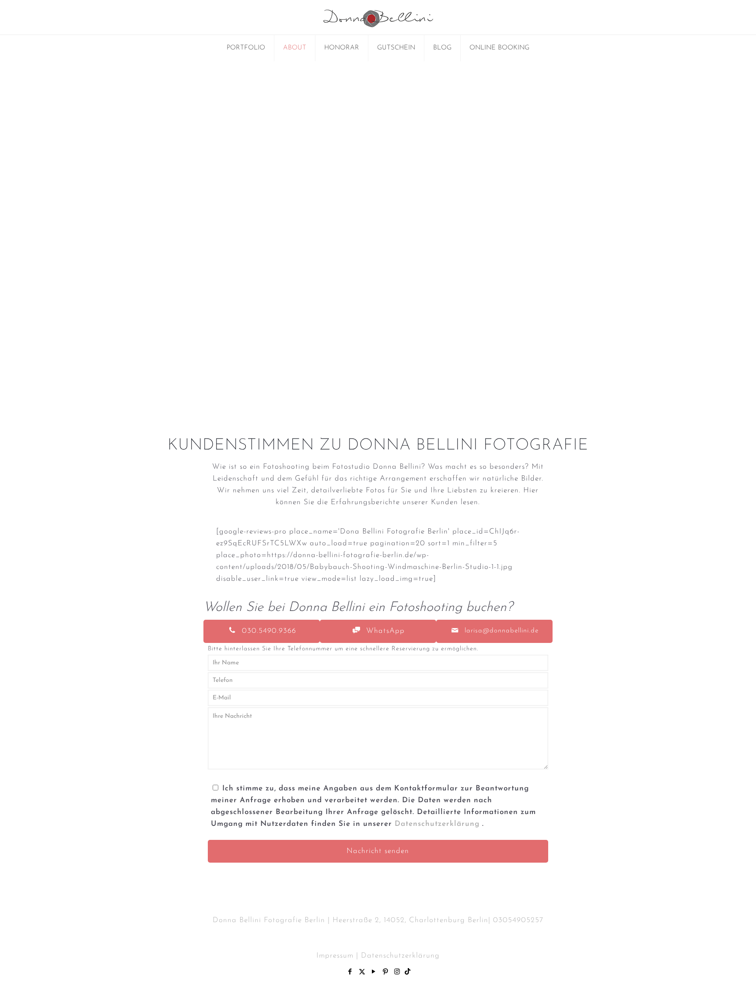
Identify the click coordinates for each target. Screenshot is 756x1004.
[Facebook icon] (350, 972)
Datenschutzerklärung (438, 824)
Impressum (335, 955)
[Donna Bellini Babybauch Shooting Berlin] (378, 17)
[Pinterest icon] (385, 972)
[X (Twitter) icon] (362, 972)
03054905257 (518, 920)
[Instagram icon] (397, 972)
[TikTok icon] (408, 972)
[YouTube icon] (373, 972)
